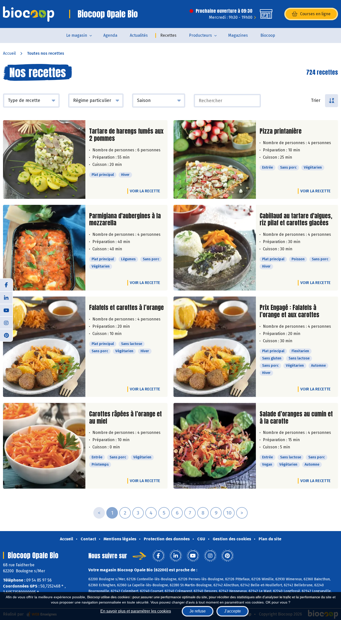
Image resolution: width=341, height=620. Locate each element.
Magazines (238, 35)
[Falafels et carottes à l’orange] (44, 347)
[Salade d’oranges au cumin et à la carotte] (214, 446)
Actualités (139, 35)
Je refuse (197, 611)
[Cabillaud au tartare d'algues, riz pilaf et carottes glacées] (214, 248)
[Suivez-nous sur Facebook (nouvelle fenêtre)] (6, 285)
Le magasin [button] (76, 35)
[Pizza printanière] (214, 159)
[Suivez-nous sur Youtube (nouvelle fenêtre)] (6, 310)
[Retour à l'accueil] (28, 14)
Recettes (168, 35)
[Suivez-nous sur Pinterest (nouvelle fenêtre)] (6, 335)
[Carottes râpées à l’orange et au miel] (44, 446)
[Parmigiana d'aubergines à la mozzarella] (44, 248)
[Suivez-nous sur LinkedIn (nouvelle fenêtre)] (6, 297)
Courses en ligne (315, 13)
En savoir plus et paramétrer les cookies (135, 611)
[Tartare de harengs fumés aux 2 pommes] (44, 159)
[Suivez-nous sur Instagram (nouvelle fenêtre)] (6, 322)
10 (229, 513)
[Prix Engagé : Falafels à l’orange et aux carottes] (214, 347)
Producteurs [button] (200, 35)
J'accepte (232, 611)
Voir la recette (145, 191)
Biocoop (267, 35)
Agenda (110, 35)
